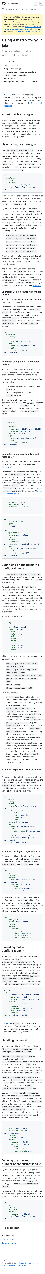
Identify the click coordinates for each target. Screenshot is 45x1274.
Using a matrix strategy (17, 144)
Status (35, 1263)
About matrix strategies (18, 114)
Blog (24, 1265)
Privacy (28, 1263)
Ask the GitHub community (14, 1240)
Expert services (15, 1265)
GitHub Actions (11, 9)
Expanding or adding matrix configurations (20, 566)
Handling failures (13, 1040)
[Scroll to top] (40, 1269)
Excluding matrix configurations (13, 948)
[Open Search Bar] (36, 4)
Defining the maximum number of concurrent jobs (20, 1162)
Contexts (37, 285)
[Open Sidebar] (3, 9)
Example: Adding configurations (20, 851)
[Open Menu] (41, 4)
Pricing (4, 1265)
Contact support (10, 1243)
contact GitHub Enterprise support (27, 31)
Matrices (32, 9)
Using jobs (23, 9)
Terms (21, 1263)
